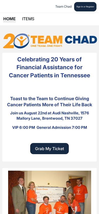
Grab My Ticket (49, 148)
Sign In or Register (85, 6)
